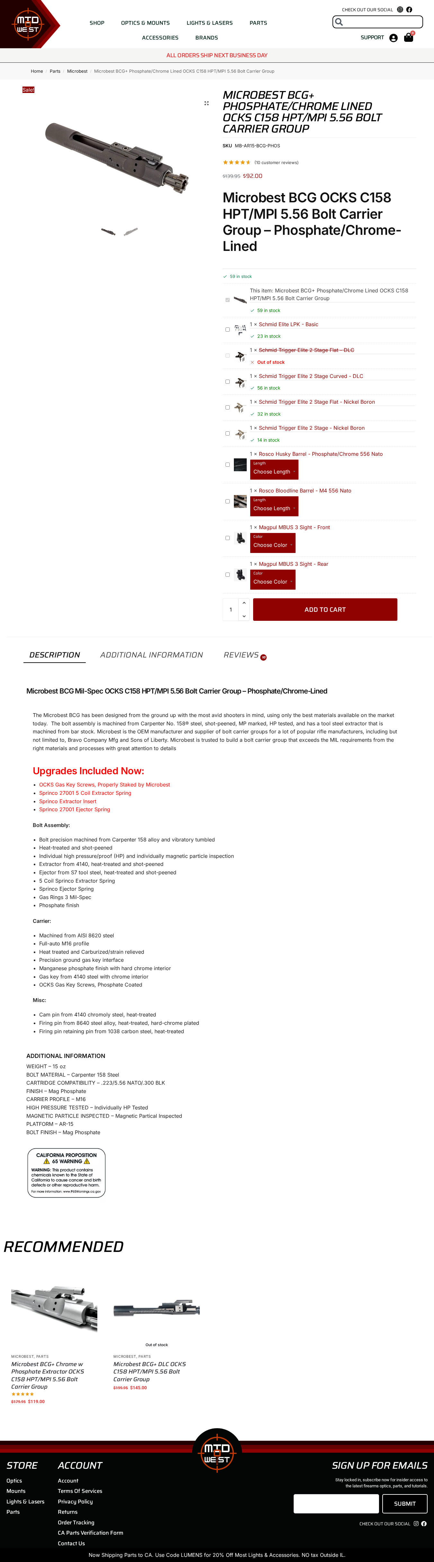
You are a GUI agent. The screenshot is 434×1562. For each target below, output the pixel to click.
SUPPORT (372, 37)
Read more (156, 1401)
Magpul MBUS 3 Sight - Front (294, 527)
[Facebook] (409, 9)
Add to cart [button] (54, 1415)
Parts (258, 23)
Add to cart (325, 609)
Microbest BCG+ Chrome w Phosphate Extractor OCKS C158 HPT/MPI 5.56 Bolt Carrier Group (47, 1376)
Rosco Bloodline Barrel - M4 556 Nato (305, 490)
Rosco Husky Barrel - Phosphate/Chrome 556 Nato (321, 454)
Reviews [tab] (245, 655)
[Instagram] (416, 1524)
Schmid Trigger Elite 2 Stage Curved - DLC (311, 376)
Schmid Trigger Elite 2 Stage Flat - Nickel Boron (317, 402)
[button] (206, 103)
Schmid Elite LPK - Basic (288, 324)
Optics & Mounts (145, 23)
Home (37, 71)
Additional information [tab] (151, 655)
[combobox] (377, 21)
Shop (97, 23)
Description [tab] (54, 655)
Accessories (160, 37)
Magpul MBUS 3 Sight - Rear (293, 564)
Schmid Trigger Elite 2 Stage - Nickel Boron (312, 428)
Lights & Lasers (210, 23)
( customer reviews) (276, 163)
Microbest (77, 71)
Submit (405, 1503)
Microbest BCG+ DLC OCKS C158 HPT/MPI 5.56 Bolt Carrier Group (149, 1372)
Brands (206, 37)
